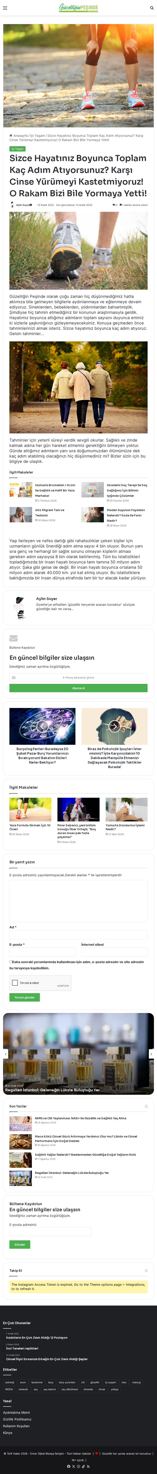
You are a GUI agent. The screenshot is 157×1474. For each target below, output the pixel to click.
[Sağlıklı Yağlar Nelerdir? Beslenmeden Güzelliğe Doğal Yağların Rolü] (20, 1160)
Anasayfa (20, 135)
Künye (7, 1433)
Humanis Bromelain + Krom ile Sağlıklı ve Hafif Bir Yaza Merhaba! (55, 490)
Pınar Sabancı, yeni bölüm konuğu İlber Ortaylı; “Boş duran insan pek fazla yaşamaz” (76, 831)
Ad (13, 927)
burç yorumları (67, 1382)
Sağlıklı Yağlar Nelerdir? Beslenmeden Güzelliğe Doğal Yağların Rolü (85, 1155)
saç (36, 1389)
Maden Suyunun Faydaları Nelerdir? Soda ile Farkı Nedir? (126, 515)
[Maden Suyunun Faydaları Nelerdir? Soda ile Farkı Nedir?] (92, 514)
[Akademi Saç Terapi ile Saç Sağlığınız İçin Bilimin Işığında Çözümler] (92, 489)
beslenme (37, 1382)
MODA (9, 1389)
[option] (78, 1054)
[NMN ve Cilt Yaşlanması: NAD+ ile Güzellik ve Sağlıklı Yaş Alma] (20, 1123)
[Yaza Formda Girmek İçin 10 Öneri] (30, 809)
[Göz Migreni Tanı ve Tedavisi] (21, 514)
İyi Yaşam (37, 135)
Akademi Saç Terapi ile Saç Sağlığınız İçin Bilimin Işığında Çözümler (127, 490)
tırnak (102, 1389)
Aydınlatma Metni (16, 1412)
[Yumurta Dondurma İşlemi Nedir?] (127, 809)
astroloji (9, 1382)
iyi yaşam (110, 1382)
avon (23, 1382)
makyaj (136, 1382)
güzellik (94, 1382)
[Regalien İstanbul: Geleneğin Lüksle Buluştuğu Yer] (20, 1178)
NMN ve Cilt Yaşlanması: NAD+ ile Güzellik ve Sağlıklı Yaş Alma (80, 1118)
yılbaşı (114, 1389)
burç (50, 1382)
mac (124, 1382)
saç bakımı (50, 1389)
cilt (83, 1382)
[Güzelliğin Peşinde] (78, 8)
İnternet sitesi (92, 944)
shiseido (88, 1389)
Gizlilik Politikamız (17, 1419)
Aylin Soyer (22, 204)
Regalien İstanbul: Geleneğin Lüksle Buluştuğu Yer (52, 1090)
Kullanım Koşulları (16, 1426)
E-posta (17, 944)
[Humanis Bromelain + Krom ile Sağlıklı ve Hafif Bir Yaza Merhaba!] (21, 489)
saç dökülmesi (70, 1389)
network (23, 1389)
